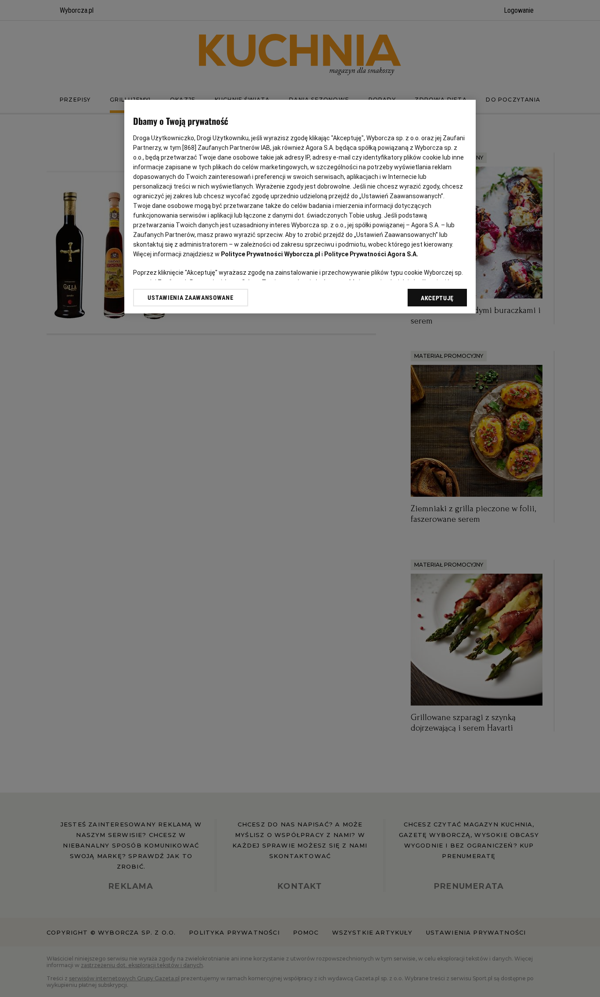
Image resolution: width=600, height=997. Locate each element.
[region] (300, 206)
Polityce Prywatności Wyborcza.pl (270, 254)
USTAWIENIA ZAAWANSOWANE (190, 297)
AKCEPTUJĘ (437, 298)
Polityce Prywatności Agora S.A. (371, 254)
